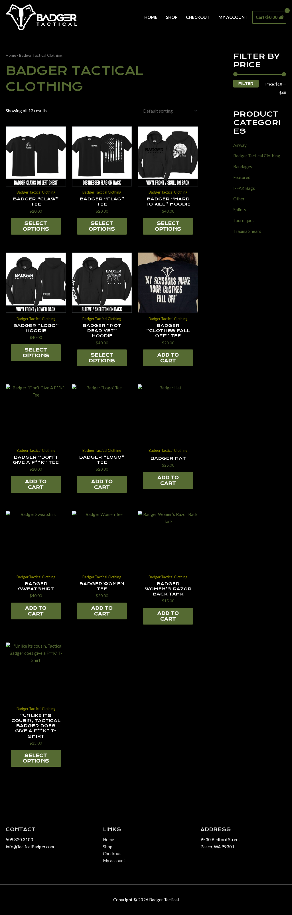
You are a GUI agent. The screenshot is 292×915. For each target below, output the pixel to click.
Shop (171, 17)
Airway (240, 145)
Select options (36, 226)
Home (150, 17)
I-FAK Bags (244, 188)
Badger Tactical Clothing (256, 155)
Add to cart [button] (168, 357)
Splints (239, 209)
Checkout (198, 17)
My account (233, 17)
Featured (241, 177)
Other (239, 198)
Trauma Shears (247, 231)
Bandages (242, 166)
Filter (246, 84)
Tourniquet (243, 220)
